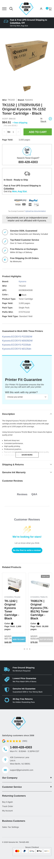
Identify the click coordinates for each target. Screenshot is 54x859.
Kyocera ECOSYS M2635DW (17, 340)
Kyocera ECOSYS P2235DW (17, 336)
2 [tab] (27, 649)
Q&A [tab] (34, 494)
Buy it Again (7, 802)
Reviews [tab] (22, 494)
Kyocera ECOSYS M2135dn (16, 349)
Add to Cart (19, 639)
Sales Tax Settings (10, 827)
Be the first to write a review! (27, 550)
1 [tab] (24, 649)
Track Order (7, 806)
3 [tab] (29, 649)
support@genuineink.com (21, 770)
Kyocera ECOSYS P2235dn (16, 344)
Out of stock (46, 639)
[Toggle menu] (4, 9)
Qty (8, 132)
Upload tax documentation (35, 211)
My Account (7, 810)
